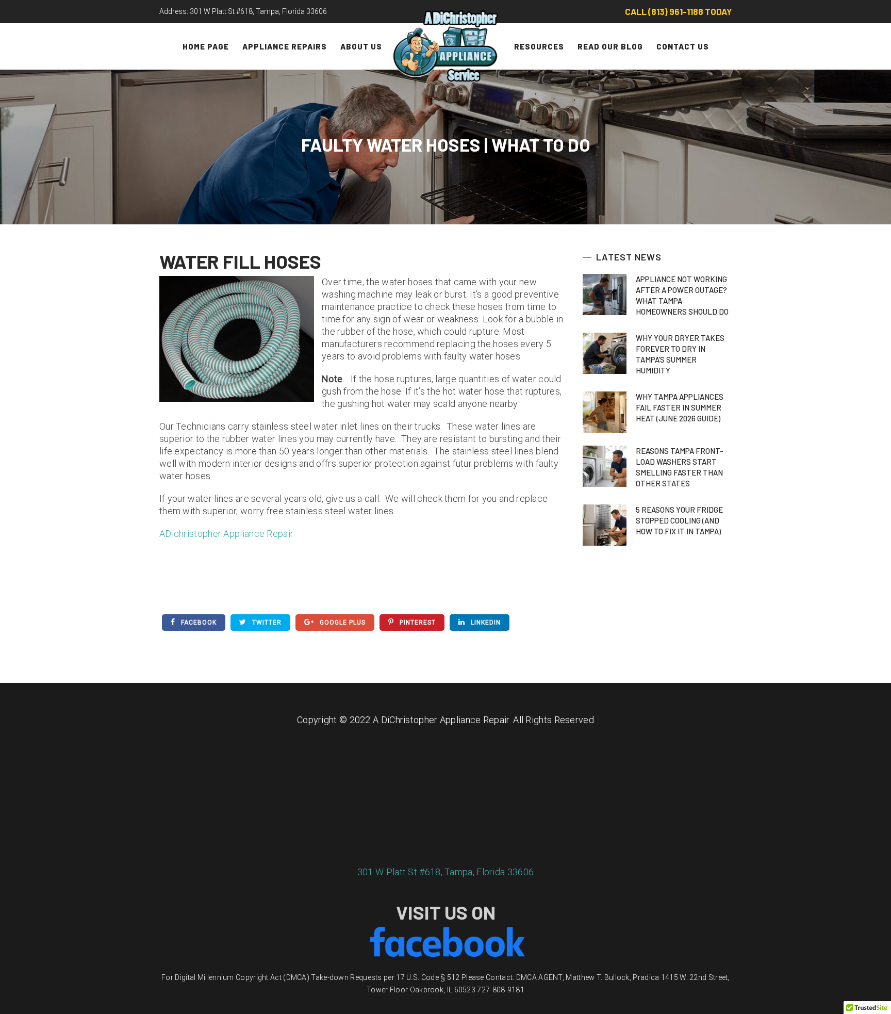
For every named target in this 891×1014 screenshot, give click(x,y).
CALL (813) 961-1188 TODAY (678, 11)
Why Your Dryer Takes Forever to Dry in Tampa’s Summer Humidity (680, 354)
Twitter (266, 622)
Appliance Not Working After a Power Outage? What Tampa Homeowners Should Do (682, 295)
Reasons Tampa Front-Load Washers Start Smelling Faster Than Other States (679, 467)
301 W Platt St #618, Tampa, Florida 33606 (445, 871)
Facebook (198, 622)
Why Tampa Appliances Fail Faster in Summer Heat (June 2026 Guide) (679, 407)
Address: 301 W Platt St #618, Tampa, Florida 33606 (243, 11)
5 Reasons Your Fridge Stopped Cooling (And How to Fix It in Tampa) (679, 520)
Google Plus (342, 622)
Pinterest (417, 622)
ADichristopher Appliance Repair (226, 533)
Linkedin (485, 622)
